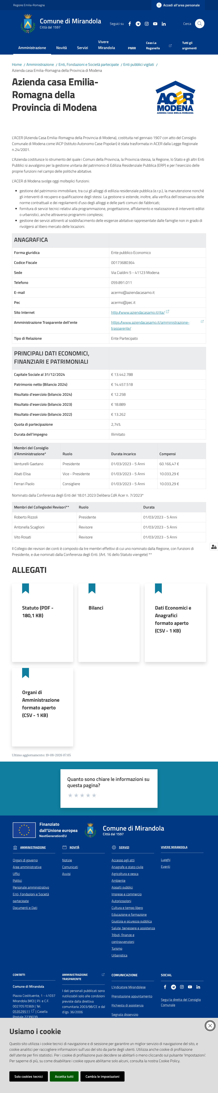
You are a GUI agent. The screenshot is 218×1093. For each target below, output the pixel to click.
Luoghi (165, 859)
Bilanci (96, 607)
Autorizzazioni (121, 900)
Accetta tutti (64, 1076)
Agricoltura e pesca (125, 873)
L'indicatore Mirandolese (129, 987)
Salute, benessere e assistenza (133, 928)
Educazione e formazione (129, 914)
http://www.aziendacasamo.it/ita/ (138, 312)
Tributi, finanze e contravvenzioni (123, 938)
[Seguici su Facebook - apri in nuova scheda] (128, 23)
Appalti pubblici (122, 887)
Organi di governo (25, 860)
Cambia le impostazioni (102, 1076)
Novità (74, 847)
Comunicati (70, 866)
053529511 (21, 1011)
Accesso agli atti (123, 860)
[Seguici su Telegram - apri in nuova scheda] (136, 23)
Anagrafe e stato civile (127, 866)
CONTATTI (19, 975)
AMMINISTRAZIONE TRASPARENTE (75, 977)
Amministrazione (40, 64)
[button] (200, 23)
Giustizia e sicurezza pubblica (132, 921)
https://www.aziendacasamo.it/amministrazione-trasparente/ (150, 325)
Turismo (117, 948)
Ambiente (118, 880)
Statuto (37, 611)
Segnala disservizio (125, 1014)
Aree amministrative (27, 866)
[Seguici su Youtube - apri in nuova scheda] (153, 23)
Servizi (124, 847)
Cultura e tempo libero (127, 907)
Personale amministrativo (31, 887)
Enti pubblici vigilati (138, 64)
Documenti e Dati (25, 907)
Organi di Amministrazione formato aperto (40, 703)
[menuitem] (32, 48)
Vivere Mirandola (174, 847)
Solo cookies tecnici (28, 1076)
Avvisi (66, 873)
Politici (17, 880)
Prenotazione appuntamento (132, 996)
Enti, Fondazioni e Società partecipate (89, 64)
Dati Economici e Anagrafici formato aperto (173, 619)
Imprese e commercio (127, 894)
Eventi (165, 866)
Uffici (16, 873)
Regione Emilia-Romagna (29, 5)
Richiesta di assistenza (127, 1005)
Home (17, 64)
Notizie (67, 860)
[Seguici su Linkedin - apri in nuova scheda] (162, 23)
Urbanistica (119, 955)
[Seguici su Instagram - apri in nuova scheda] (145, 23)
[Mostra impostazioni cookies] (214, 547)
